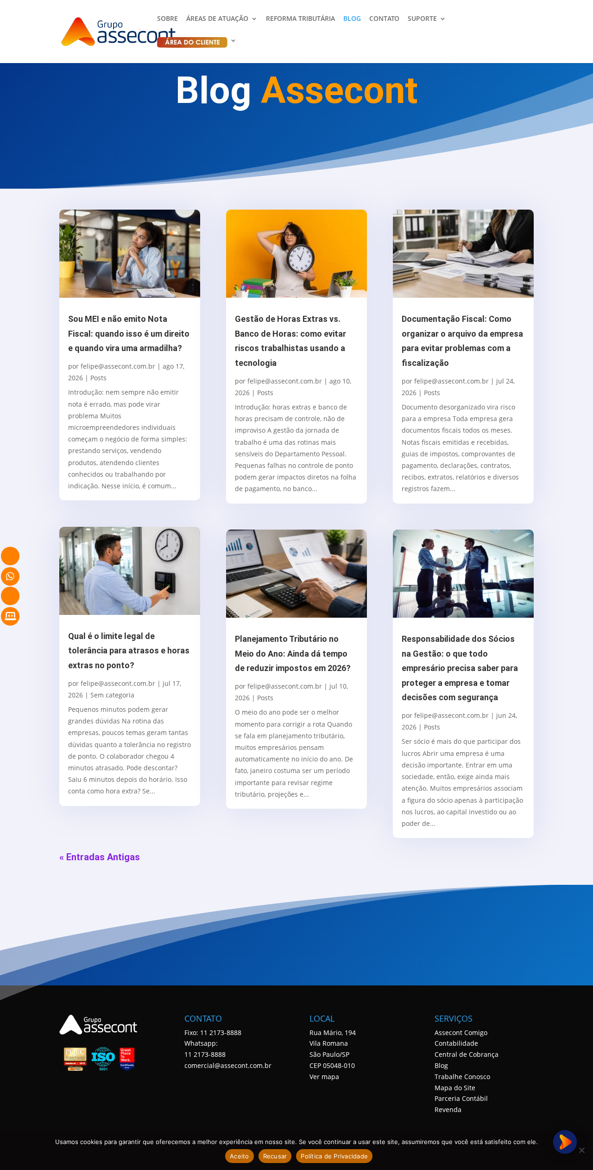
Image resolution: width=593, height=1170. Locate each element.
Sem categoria (112, 694)
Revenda (448, 1109)
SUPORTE (422, 19)
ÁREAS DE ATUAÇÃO (217, 19)
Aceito (239, 1156)
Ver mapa (324, 1076)
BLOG (352, 19)
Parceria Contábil (461, 1098)
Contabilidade (456, 1043)
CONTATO (384, 19)
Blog (441, 1065)
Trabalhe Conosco (462, 1076)
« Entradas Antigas (99, 857)
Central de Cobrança (466, 1054)
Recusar (275, 1156)
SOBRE (167, 19)
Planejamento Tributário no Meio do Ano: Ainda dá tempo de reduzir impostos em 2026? (293, 653)
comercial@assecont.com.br (227, 1065)
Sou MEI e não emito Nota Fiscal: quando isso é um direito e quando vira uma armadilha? (128, 333)
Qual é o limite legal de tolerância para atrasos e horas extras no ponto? (128, 650)
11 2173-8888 (205, 1054)
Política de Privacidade (334, 1156)
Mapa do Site (455, 1087)
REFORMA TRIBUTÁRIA (300, 19)
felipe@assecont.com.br (118, 366)
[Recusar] (581, 1150)
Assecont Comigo (461, 1032)
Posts (98, 377)
